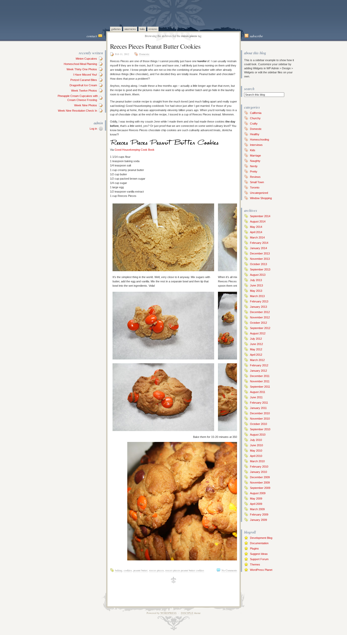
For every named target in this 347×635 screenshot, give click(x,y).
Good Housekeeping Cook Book (134, 149)
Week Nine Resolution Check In (77, 110)
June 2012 (256, 344)
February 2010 (259, 466)
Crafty (254, 123)
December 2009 (260, 477)
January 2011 (258, 407)
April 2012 (256, 354)
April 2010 (256, 455)
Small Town (257, 182)
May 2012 (256, 349)
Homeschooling (259, 139)
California (255, 112)
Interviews (130, 29)
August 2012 (257, 333)
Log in (93, 128)
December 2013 (260, 253)
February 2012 (259, 365)
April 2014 (256, 232)
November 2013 (260, 258)
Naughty (255, 160)
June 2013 (256, 285)
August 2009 (257, 493)
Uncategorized (259, 192)
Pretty (253, 171)
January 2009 (258, 519)
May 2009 (256, 498)
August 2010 (257, 434)
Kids (252, 150)
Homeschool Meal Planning (80, 63)
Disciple (187, 613)
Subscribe (256, 36)
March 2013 (257, 296)
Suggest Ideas (259, 553)
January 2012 (258, 370)
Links (142, 29)
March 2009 (257, 509)
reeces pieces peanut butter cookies (184, 570)
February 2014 (259, 242)
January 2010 (258, 471)
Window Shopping (261, 198)
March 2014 (257, 237)
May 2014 (256, 226)
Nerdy (254, 166)
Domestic (144, 54)
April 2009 (256, 503)
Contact (92, 36)
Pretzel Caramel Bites (83, 79)
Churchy (255, 118)
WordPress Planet (261, 569)
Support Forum (259, 559)
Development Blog (261, 537)
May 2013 (256, 290)
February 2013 (259, 301)
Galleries (116, 29)
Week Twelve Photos (84, 90)
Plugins (254, 548)
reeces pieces (156, 570)
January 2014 (258, 248)
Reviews (153, 29)
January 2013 (258, 306)
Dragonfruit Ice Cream (83, 85)
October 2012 (258, 322)
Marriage (255, 155)
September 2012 (260, 328)
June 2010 (256, 445)
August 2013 (257, 274)
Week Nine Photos (85, 105)
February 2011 (259, 402)
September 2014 (260, 216)
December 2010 (260, 413)
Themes (255, 564)
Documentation (259, 543)
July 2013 (256, 280)
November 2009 (260, 482)
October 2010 (258, 423)
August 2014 (257, 221)
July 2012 (256, 338)
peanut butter (140, 570)
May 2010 (256, 450)
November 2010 (260, 418)
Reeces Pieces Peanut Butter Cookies (155, 46)
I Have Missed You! (85, 74)
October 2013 (258, 264)
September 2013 (260, 269)
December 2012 (260, 312)
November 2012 (260, 317)
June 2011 (256, 397)
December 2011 (260, 375)
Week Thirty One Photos (82, 69)
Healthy (254, 134)
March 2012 (257, 360)
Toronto (254, 187)
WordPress (168, 613)
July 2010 (256, 439)
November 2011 (260, 381)
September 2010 (260, 429)
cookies (128, 570)
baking (118, 570)
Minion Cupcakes (86, 58)
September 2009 (260, 487)
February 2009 (259, 514)
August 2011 (257, 391)
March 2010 (257, 461)
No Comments (229, 570)
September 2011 (260, 386)
